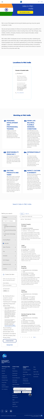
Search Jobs (35, 371)
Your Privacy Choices (37, 415)
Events (34, 369)
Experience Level (7, 264)
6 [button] (31, 337)
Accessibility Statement (28, 415)
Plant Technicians (26, 383)
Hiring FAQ (4, 382)
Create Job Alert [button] (10, 340)
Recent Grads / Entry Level (27, 375)
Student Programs (26, 369)
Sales (13, 399)
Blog (34, 367)
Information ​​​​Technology (14, 381)
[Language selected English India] (39, 1)
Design (13, 368)
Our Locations (4, 389)
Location (5, 268)
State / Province (6, 247)
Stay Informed (36, 374)
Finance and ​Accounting (14, 374)
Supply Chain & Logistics (15, 403)
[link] (10, 344)
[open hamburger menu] (2, 1)
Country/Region (6, 239)
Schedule (5, 255)
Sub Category (6, 260)
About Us (4, 368)
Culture (3, 373)
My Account (35, 376)
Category (5, 217)
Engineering (14, 371)
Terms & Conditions (35, 416)
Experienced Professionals (25, 379)
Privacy (41, 416)
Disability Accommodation (5, 385)
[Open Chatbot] (30, 394)
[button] (23, 213)
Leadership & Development (4, 376)
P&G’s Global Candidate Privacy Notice (10, 325)
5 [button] (29, 337)
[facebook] (2, 411)
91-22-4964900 (20, 92)
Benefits (3, 371)
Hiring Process (5, 380)
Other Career (15, 406)
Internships (25, 372)
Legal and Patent (15, 384)
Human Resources (16, 377)
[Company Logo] (21, 1)
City (4, 251)
